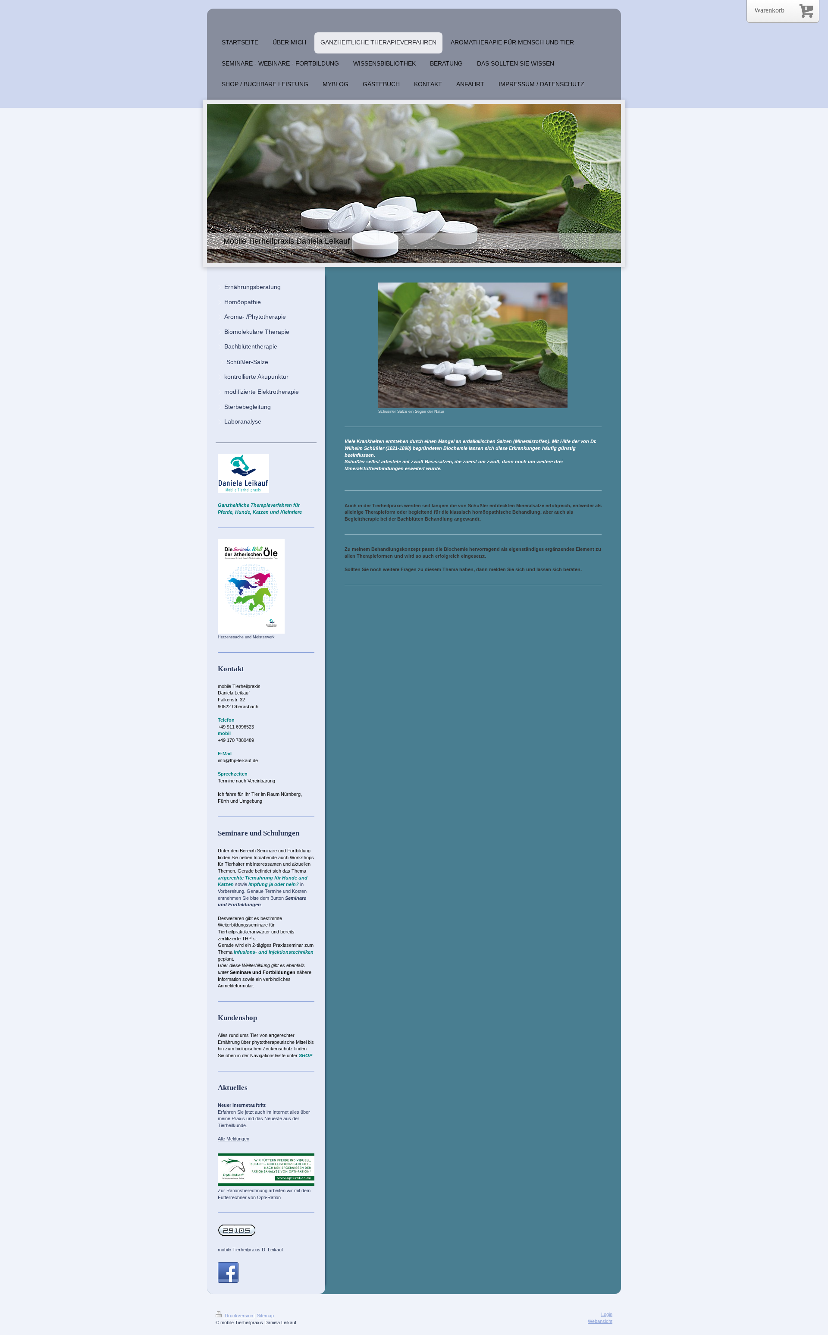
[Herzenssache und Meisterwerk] (251, 586)
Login (606, 1314)
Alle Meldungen (233, 1138)
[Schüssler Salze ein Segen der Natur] (473, 345)
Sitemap (265, 1315)
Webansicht (600, 1321)
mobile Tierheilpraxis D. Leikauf (250, 1249)
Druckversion (238, 1315)
